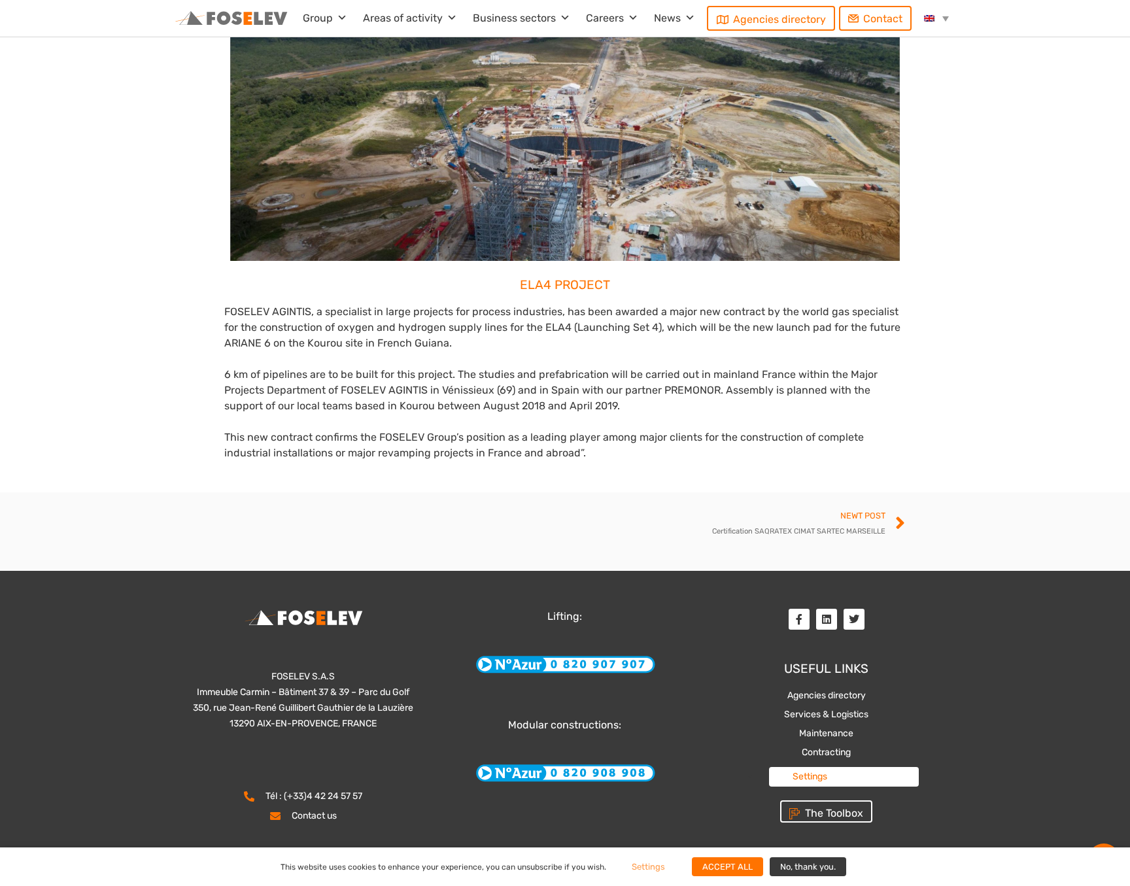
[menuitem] (936, 18)
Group (318, 18)
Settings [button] (810, 776)
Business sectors (514, 18)
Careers (605, 18)
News (667, 18)
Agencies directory (779, 19)
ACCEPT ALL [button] (727, 867)
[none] (936, 18)
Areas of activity (403, 18)
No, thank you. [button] (808, 867)
